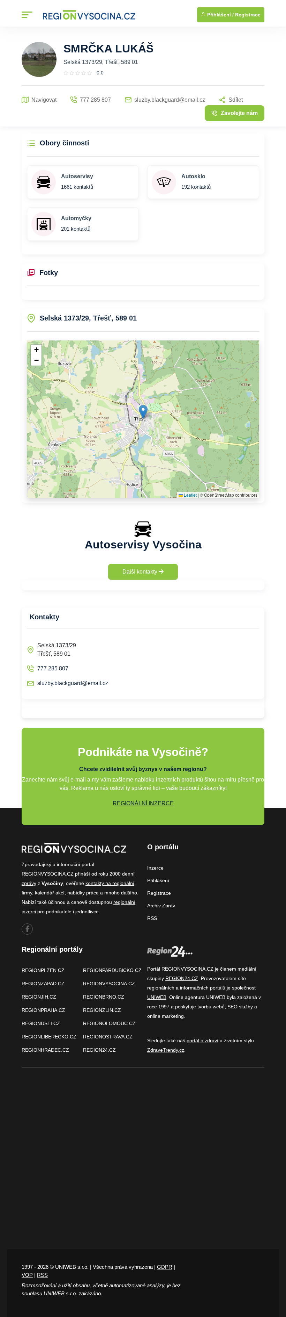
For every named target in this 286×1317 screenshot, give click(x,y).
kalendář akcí (50, 892)
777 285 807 (52, 668)
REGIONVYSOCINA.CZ (109, 983)
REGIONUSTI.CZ (41, 1023)
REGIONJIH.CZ (39, 997)
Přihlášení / (220, 14)
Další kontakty (140, 572)
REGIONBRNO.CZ (103, 997)
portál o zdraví (202, 1040)
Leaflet (190, 495)
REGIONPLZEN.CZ (43, 970)
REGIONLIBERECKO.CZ (49, 1036)
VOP (27, 1275)
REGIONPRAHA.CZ (43, 1010)
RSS (152, 918)
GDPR (164, 1267)
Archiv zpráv (161, 905)
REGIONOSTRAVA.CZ (108, 1036)
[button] (143, 412)
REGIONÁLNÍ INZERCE (143, 803)
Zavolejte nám (239, 113)
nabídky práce (83, 892)
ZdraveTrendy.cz (165, 1050)
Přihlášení (158, 880)
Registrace (248, 14)
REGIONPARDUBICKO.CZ (112, 970)
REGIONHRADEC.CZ (45, 1050)
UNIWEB (156, 997)
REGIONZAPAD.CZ (43, 983)
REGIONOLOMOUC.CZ (109, 1023)
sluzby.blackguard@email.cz (72, 683)
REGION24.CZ (99, 1050)
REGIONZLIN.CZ (102, 1010)
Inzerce (155, 868)
